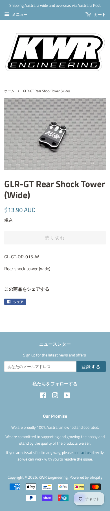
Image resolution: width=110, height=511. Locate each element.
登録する (91, 366)
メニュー (19, 14)
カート (99, 14)
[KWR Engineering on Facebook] (43, 396)
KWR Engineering (53, 477)
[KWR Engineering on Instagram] (55, 396)
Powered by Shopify (85, 477)
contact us (83, 452)
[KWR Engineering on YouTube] (67, 396)
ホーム (9, 91)
